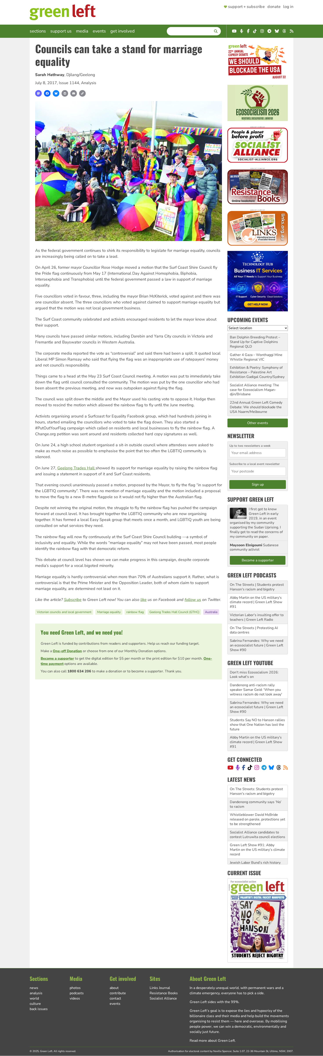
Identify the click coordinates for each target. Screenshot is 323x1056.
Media (82, 31)
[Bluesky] (56, 93)
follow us (193, 599)
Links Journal (160, 987)
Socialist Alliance (163, 998)
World (34, 998)
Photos (75, 987)
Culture (35, 1003)
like (143, 599)
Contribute (118, 993)
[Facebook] (47, 93)
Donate (274, 6)
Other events (257, 423)
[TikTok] (250, 767)
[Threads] (278, 767)
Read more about (212, 1040)
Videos (75, 998)
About (114, 987)
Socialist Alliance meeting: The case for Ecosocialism (254, 387)
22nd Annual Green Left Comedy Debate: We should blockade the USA (256, 407)
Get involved (122, 31)
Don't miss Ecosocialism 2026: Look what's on (254, 674)
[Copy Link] (82, 93)
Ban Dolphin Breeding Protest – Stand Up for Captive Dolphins (255, 339)
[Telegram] (264, 767)
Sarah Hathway (49, 74)
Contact (115, 998)
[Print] (65, 93)
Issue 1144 (69, 82)
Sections (38, 31)
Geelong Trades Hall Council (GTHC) (174, 612)
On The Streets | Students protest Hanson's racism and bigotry (257, 587)
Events (99, 31)
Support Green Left (250, 499)
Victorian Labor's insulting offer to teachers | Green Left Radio (257, 617)
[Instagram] (256, 767)
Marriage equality (109, 612)
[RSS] (285, 767)
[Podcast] (238, 767)
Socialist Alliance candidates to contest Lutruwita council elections (257, 821)
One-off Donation (67, 651)
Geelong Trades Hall (76, 468)
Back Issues (39, 1009)
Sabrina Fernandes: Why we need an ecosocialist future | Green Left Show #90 (256, 645)
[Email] (73, 93)
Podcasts (77, 993)
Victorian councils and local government (64, 612)
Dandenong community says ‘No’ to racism (255, 791)
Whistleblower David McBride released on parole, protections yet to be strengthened (257, 806)
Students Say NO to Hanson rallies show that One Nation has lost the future (257, 725)
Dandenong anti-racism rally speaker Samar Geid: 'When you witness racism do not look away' (256, 690)
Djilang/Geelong (80, 74)
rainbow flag (135, 612)
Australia (211, 612)
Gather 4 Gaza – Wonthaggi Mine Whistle (256, 357)
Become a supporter (57, 658)
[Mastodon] (38, 93)
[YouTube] (230, 767)
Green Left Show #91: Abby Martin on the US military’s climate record (257, 837)
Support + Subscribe (246, 6)
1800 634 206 (79, 671)
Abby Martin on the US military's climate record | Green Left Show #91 (256, 602)
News (34, 987)
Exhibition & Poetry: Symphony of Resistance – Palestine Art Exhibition (256, 372)
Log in (288, 6)
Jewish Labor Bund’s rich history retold (255, 852)
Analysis (88, 82)
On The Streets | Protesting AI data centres (254, 630)
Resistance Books (164, 993)
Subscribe (73, 599)
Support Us (61, 31)
